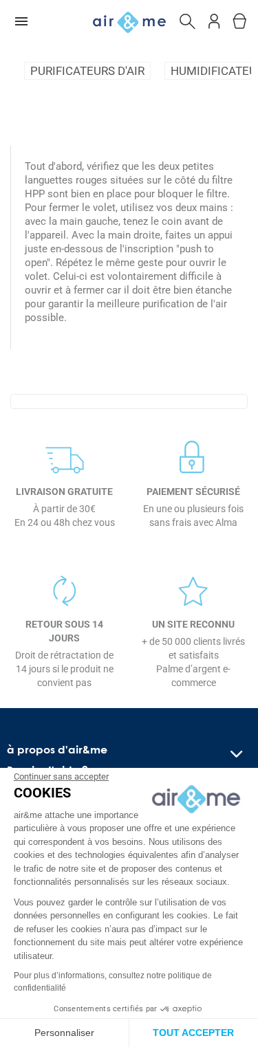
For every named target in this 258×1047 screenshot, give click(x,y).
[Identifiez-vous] (214, 18)
